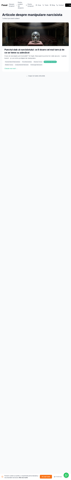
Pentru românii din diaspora (21, 5)
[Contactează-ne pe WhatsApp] (66, 475)
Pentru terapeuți (31, 5)
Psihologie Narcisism (36, 64)
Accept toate (46, 476)
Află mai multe (23, 477)
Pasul (4, 5)
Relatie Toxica (9, 64)
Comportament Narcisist (21, 64)
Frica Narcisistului (27, 61)
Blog (53, 5)
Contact (61, 5)
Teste (46, 5)
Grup (39, 5)
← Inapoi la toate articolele (35, 76)
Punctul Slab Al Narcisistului (12, 61)
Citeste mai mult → (10, 68)
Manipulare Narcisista (50, 61)
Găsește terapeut (11, 5)
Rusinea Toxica (38, 61)
